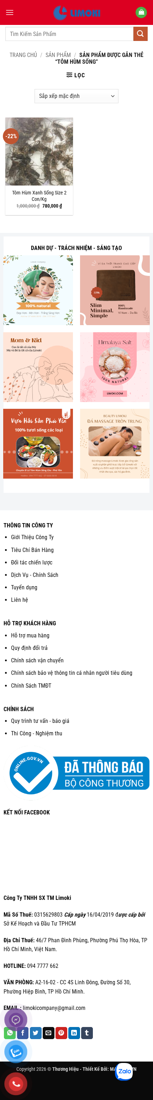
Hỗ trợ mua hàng (30, 635)
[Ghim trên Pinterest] (61, 1033)
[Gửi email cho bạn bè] (48, 1033)
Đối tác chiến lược (31, 562)
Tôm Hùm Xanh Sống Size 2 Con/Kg (39, 196)
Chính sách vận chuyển (37, 660)
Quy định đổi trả (29, 648)
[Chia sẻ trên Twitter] (36, 1033)
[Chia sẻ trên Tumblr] (87, 1033)
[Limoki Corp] (76, 12)
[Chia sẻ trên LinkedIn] (74, 1033)
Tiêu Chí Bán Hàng (32, 550)
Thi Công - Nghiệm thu (36, 733)
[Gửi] (140, 34)
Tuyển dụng (24, 587)
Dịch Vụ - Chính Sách (34, 575)
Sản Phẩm (58, 55)
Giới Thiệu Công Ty (32, 537)
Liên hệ (19, 599)
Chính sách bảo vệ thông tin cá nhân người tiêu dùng (71, 672)
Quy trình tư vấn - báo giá (40, 721)
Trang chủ (23, 55)
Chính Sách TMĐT (31, 685)
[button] (9, 12)
